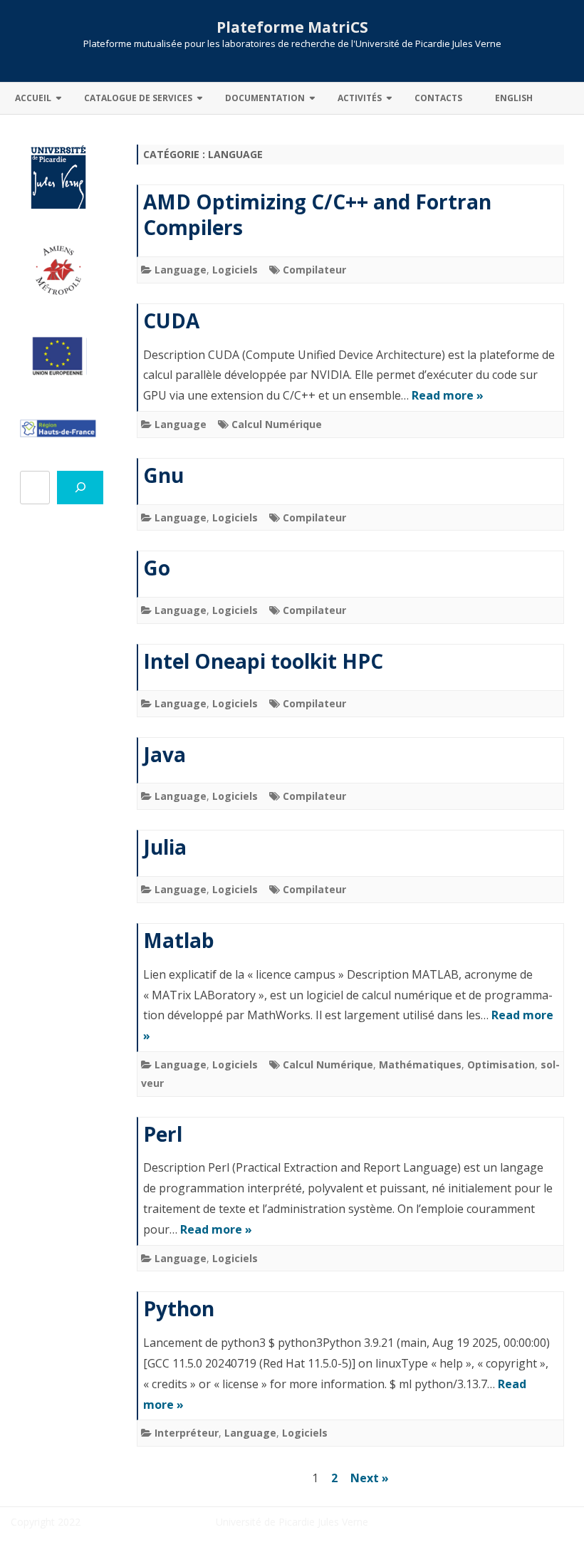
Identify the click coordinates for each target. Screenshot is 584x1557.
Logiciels (235, 269)
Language (181, 269)
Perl (162, 1133)
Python (178, 1308)
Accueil (33, 98)
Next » (369, 1478)
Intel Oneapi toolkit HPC (263, 661)
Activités (360, 98)
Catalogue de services (138, 98)
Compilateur (314, 269)
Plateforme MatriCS (292, 27)
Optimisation (501, 1064)
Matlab (178, 940)
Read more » (448, 395)
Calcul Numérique (276, 424)
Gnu (163, 475)
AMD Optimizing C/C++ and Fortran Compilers (317, 214)
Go (156, 567)
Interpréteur (187, 1432)
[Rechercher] (80, 487)
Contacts (438, 98)
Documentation (265, 98)
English (514, 98)
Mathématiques (420, 1064)
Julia (165, 846)
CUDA (171, 320)
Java (164, 754)
